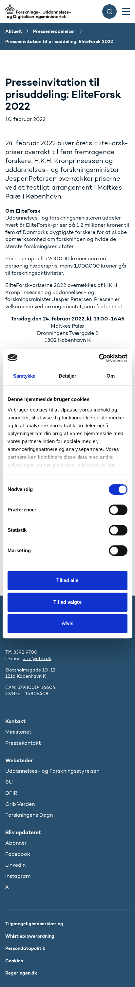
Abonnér (16, 843)
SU (9, 782)
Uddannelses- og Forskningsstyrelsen (52, 771)
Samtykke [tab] (24, 376)
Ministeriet (18, 732)
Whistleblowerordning (29, 936)
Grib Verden (20, 804)
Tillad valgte (67, 602)
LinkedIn (15, 865)
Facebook (17, 854)
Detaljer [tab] (68, 376)
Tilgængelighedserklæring (34, 924)
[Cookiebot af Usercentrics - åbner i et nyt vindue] (98, 358)
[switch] (118, 510)
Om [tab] (110, 376)
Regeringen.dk (21, 973)
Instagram (17, 876)
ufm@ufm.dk (37, 658)
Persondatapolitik (25, 948)
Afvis (68, 623)
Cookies (14, 961)
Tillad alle (67, 580)
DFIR (11, 793)
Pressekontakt (23, 743)
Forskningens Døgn (29, 815)
